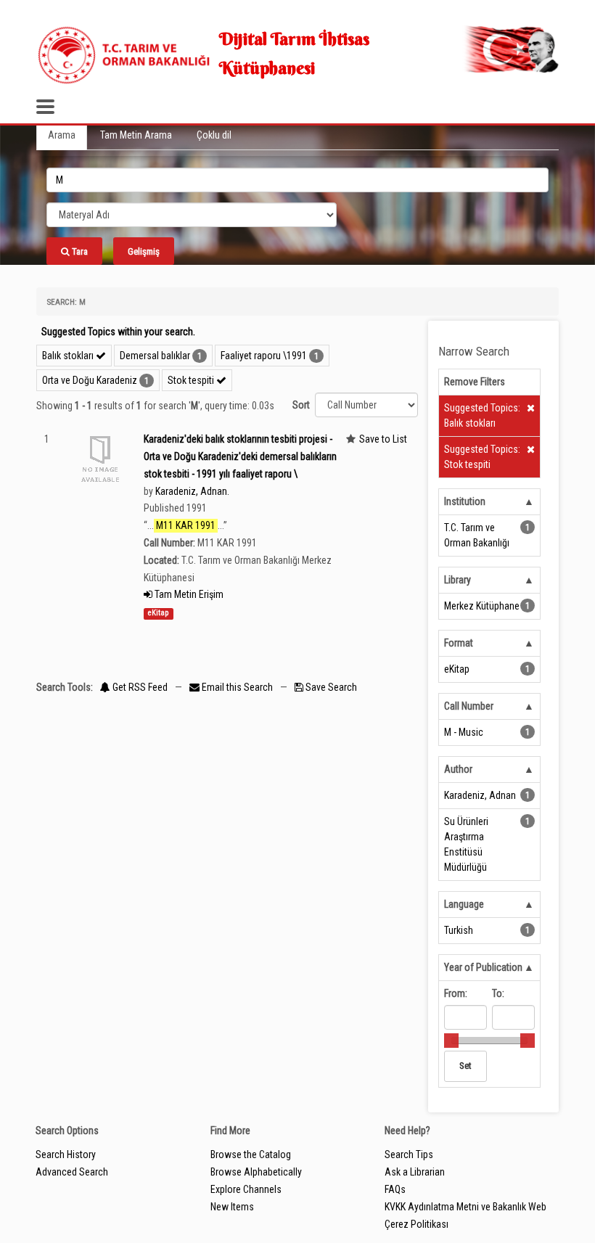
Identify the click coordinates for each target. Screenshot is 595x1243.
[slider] (451, 1040)
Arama (61, 135)
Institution (464, 501)
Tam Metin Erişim (187, 594)
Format (458, 643)
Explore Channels (246, 1189)
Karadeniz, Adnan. (192, 491)
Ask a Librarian (415, 1172)
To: (498, 993)
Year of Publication (483, 967)
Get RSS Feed (139, 687)
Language (464, 904)
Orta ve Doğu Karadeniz (89, 380)
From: (455, 993)
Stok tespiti (192, 380)
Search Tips (409, 1154)
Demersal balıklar (155, 355)
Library (457, 580)
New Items (232, 1207)
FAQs (395, 1189)
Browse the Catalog (250, 1154)
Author (458, 769)
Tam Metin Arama (136, 135)
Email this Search (237, 687)
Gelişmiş (144, 251)
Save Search (330, 687)
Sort (301, 405)
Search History (66, 1154)
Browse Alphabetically (256, 1172)
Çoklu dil (214, 135)
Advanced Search (72, 1172)
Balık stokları (69, 355)
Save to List (383, 439)
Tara (79, 251)
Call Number (468, 706)
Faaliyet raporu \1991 (264, 355)
